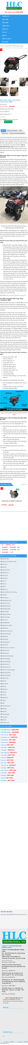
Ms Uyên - (8, 780)
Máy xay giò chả (6, 642)
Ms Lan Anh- (9, 742)
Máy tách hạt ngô (6, 633)
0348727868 (19, 12)
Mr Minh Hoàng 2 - (10, 732)
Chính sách (5, 133)
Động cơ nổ (5, 589)
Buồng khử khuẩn (6, 606)
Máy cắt (4, 581)
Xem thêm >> (24, 484)
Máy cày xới (5, 575)
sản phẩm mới (5, 722)
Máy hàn (4, 686)
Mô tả (3, 130)
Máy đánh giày (5, 714)
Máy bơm (4, 567)
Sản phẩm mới (5, 484)
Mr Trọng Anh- (9, 752)
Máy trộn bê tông (6, 675)
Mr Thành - (8, 773)
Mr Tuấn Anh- (9, 770)
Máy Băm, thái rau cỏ (7, 631)
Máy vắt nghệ (5, 611)
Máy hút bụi (5, 697)
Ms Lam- (8, 745)
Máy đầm (4, 595)
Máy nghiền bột (5, 622)
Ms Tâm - (8, 763)
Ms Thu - (8, 757)
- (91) (11, 549)
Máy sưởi (4, 711)
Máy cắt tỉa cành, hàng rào (8, 669)
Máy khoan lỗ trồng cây (7, 656)
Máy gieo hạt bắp (6, 614)
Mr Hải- (7, 778)
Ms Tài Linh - (9, 735)
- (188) (11, 547)
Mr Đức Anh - (9, 765)
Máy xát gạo (5, 639)
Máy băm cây (5, 653)
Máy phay (4, 708)
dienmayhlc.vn (14, 6)
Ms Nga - (8, 775)
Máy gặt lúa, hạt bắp (7, 625)
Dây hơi (4, 586)
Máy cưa (4, 583)
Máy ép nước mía (6, 667)
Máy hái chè (5, 645)
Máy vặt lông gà (6, 658)
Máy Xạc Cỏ (5, 620)
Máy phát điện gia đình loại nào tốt (16, 295)
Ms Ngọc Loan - (9, 737)
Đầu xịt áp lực (5, 597)
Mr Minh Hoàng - (10, 730)
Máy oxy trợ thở (6, 603)
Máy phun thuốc (6, 570)
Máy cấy (4, 681)
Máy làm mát (5, 678)
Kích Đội (4, 694)
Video (20, 130)
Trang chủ (2, 45)
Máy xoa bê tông (6, 672)
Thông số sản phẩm (12, 130)
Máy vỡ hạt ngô (6, 617)
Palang (3, 700)
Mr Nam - (8, 768)
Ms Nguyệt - (9, 740)
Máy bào (4, 719)
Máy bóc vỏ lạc (5, 650)
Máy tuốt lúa (5, 628)
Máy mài (4, 692)
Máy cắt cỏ (4, 564)
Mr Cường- (8, 755)
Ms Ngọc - (8, 750)
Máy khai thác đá (6, 706)
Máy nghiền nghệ (6, 608)
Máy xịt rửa (5, 578)
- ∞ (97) (7, 552)
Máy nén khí (5, 683)
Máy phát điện (8, 45)
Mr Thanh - (8, 747)
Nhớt (3, 703)
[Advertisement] (14, 527)
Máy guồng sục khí (6, 600)
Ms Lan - (8, 760)
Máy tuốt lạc (5, 636)
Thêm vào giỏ (9, 121)
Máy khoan (4, 689)
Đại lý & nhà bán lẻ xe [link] (7, 960)
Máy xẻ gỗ (4, 717)
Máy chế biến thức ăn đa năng (9, 592)
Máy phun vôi (5, 572)
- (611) (8, 544)
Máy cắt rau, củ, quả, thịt (8, 647)
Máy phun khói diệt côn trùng (9, 561)
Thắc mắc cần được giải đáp (16, 133)
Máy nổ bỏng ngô (6, 661)
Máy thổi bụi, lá (5, 664)
